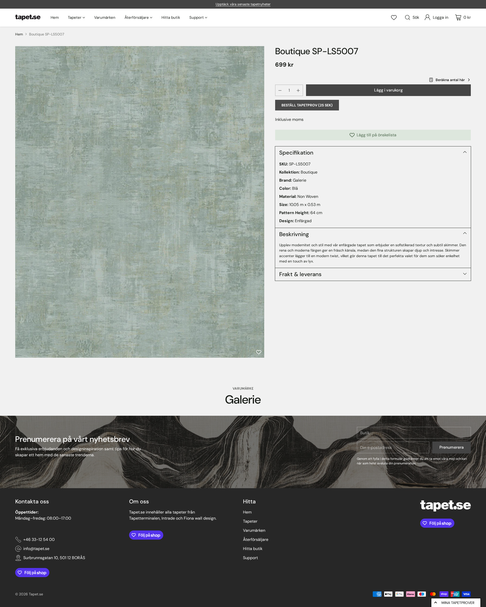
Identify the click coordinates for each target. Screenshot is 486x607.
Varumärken (254, 530)
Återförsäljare (255, 539)
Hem (19, 34)
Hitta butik (252, 548)
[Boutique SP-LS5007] (139, 202)
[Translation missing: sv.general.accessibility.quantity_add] (298, 90)
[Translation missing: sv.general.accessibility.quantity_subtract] (280, 90)
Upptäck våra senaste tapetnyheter (243, 4)
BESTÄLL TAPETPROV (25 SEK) (307, 105)
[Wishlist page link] (394, 17)
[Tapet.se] (27, 17)
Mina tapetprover (457, 602)
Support (250, 557)
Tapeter (250, 521)
